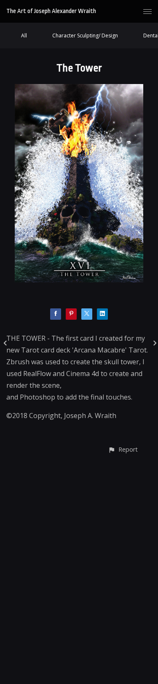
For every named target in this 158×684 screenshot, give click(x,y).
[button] (122, 449)
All (24, 35)
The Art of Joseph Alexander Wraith (51, 11)
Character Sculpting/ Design (85, 35)
